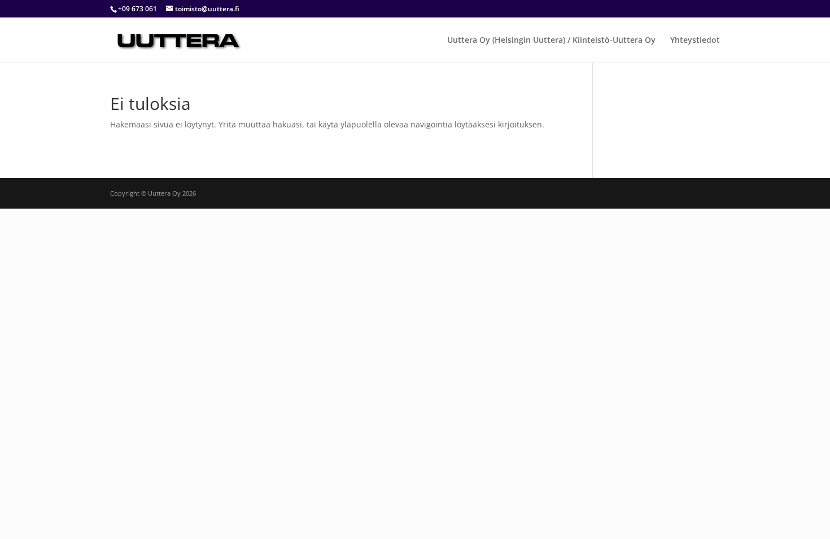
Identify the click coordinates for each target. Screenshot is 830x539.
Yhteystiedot (695, 40)
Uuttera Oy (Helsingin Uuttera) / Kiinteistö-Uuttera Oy (551, 40)
